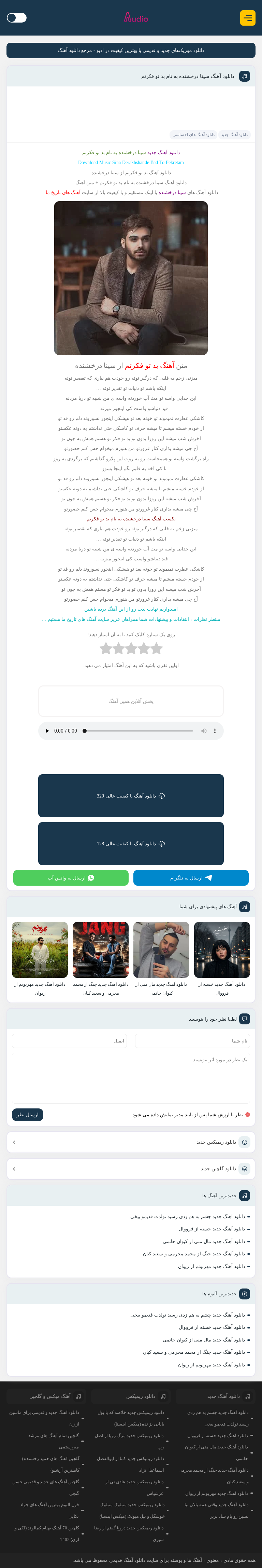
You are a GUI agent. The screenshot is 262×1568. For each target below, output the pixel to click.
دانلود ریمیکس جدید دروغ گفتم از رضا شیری (129, 1533)
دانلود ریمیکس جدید (216, 1142)
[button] (248, 18)
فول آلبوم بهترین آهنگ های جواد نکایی (49, 1510)
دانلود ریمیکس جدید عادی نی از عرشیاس (134, 1487)
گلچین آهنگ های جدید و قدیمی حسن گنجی (45, 1487)
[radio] (156, 650)
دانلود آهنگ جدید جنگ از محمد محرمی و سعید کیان (194, 1253)
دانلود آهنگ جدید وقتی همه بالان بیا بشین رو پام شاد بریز (217, 1510)
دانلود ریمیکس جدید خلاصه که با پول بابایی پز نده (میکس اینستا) (131, 1418)
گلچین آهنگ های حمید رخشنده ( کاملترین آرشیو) (50, 1464)
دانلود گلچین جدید (218, 1168)
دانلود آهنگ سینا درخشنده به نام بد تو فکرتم (187, 76)
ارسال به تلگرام (186, 878)
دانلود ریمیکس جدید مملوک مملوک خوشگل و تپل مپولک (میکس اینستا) (132, 1510)
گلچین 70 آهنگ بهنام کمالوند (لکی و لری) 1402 (47, 1533)
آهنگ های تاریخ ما (63, 192)
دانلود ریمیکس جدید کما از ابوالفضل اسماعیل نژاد (130, 1464)
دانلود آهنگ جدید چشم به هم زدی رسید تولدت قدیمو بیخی (187, 1216)
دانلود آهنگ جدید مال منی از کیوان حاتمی (204, 1241)
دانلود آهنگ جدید (234, 134)
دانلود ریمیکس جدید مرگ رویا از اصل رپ (129, 1441)
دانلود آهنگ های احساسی (194, 134)
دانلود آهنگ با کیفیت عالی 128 (126, 843)
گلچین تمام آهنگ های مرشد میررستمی (53, 1441)
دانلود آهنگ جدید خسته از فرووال (212, 1228)
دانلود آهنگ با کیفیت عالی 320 (126, 796)
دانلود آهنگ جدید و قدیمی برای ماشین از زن (44, 1418)
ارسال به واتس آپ (67, 878)
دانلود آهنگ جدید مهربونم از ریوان (211, 1266)
